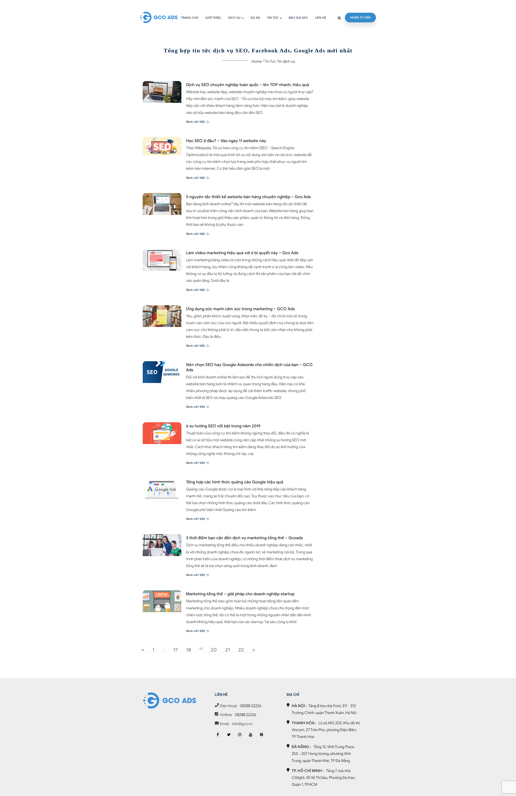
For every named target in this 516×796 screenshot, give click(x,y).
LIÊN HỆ (320, 17)
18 (188, 650)
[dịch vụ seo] (261, 734)
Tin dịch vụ (286, 61)
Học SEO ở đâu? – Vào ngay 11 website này (226, 140)
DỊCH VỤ (234, 17)
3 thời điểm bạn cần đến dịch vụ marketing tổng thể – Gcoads (244, 537)
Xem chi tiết (196, 122)
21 (227, 650)
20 (214, 650)
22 (241, 650)
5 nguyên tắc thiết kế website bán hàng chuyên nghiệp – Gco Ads (248, 196)
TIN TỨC (273, 17)
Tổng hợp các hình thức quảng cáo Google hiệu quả (234, 482)
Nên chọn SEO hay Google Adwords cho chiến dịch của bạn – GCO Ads (249, 367)
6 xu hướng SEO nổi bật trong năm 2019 (223, 426)
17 (175, 650)
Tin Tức (270, 61)
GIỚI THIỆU (213, 17)
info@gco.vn (242, 723)
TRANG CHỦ (189, 17)
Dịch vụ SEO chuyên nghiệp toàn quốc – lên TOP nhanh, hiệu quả (247, 84)
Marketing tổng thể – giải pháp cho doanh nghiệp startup (240, 593)
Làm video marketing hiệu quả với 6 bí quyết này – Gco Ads (242, 252)
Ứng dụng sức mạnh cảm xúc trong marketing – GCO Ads (240, 308)
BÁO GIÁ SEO (298, 17)
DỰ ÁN (255, 17)
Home (256, 61)
